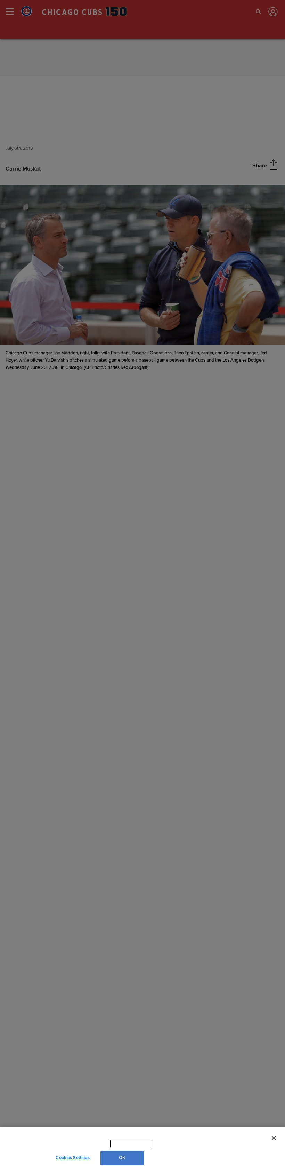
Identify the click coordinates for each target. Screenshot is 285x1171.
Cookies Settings (73, 1158)
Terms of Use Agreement (175, 1144)
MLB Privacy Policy (122, 1144)
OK (122, 1158)
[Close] (274, 1138)
